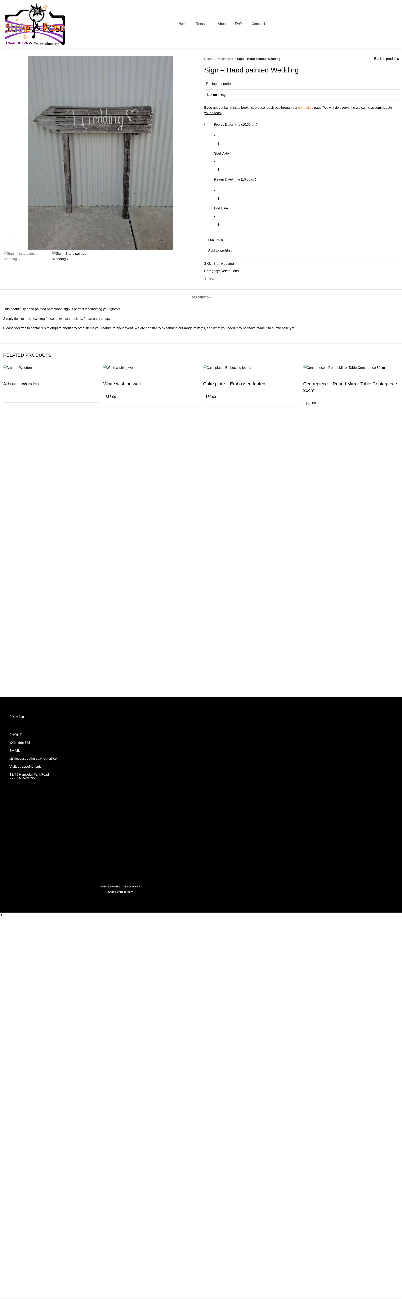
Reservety (126, 891)
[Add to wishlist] (19, 375)
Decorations (225, 59)
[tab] (201, 294)
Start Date (221, 153)
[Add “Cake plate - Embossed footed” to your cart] (208, 375)
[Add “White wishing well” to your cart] (108, 375)
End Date (221, 208)
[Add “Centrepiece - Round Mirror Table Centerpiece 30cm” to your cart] (308, 375)
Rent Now (215, 239)
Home (208, 59)
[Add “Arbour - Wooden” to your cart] (8, 375)
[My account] (388, 24)
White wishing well (122, 383)
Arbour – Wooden (21, 383)
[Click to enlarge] (11, 242)
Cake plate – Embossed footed (234, 383)
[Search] (381, 24)
